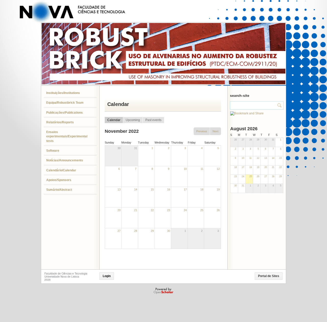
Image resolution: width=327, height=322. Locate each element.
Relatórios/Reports (60, 122)
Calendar (113, 120)
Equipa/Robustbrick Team (65, 102)
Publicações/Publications (64, 112)
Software (52, 150)
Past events (153, 120)
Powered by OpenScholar (164, 291)
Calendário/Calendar (61, 170)
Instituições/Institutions (63, 93)
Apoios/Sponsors (58, 180)
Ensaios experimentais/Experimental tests (66, 136)
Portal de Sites (268, 276)
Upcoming (133, 120)
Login (107, 276)
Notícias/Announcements (64, 160)
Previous (201, 131)
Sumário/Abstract (59, 190)
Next (215, 131)
